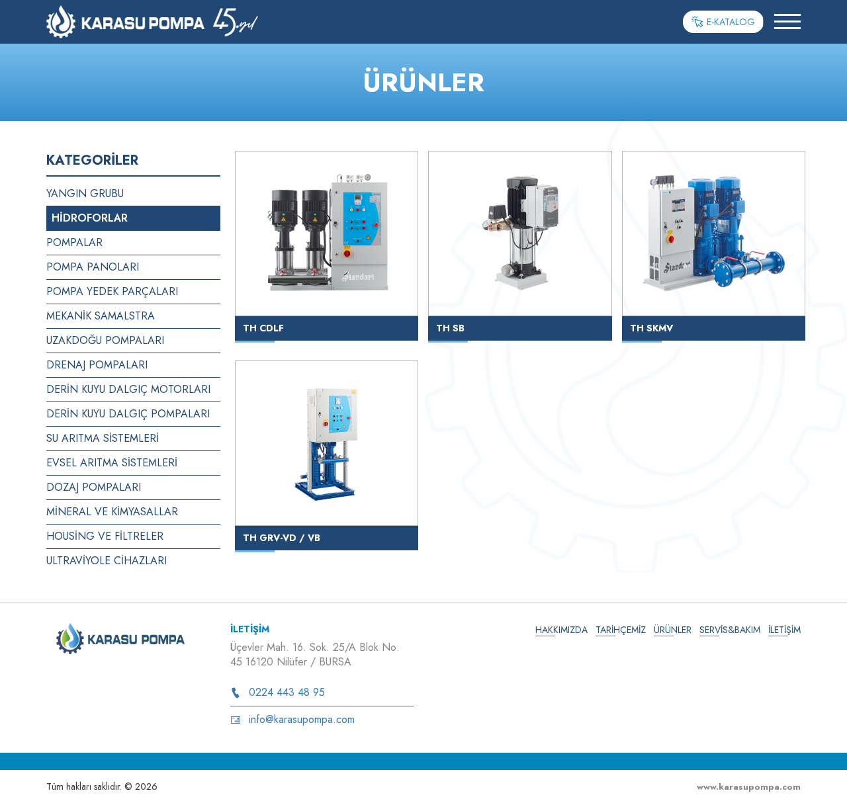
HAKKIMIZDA (561, 629)
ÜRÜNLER (672, 629)
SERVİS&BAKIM (729, 629)
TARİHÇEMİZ (621, 629)
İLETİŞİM (784, 629)
